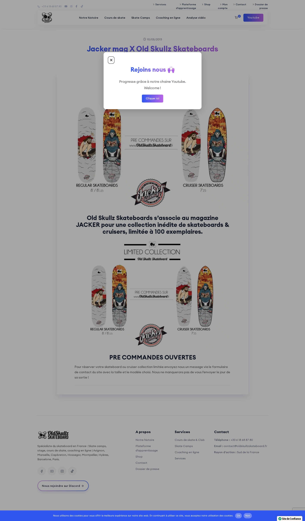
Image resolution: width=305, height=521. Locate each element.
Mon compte (223, 6)
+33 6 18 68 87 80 (52, 6)
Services (160, 4)
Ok (238, 515)
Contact (241, 4)
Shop (207, 4)
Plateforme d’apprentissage (186, 6)
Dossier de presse (261, 6)
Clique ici (152, 98)
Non (247, 515)
